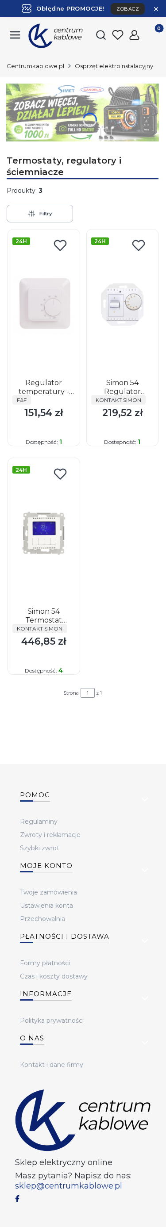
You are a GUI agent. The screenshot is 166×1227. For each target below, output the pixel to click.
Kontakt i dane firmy (51, 1065)
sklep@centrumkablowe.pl (68, 1186)
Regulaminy (39, 822)
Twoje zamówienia (48, 892)
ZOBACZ (127, 9)
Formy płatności (45, 963)
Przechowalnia (42, 919)
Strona (71, 693)
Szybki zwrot (39, 848)
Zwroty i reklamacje (50, 835)
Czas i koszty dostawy (54, 976)
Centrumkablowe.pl (35, 65)
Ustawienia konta (46, 906)
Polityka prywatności (52, 1020)
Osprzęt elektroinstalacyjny (114, 65)
